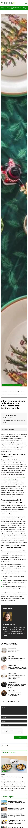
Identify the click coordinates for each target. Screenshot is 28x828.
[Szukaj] (3, 745)
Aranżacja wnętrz (8, 384)
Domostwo (18, 384)
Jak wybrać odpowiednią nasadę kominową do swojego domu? (16, 809)
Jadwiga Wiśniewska (10, 415)
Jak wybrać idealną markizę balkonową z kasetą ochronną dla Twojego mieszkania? (16, 803)
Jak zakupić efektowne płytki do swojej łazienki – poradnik (16, 659)
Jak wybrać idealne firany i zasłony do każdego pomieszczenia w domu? (17, 667)
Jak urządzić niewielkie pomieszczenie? (14, 650)
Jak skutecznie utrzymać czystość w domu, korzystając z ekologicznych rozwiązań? (16, 822)
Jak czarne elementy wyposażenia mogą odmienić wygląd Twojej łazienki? (17, 685)
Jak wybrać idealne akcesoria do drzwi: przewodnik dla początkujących (16, 677)
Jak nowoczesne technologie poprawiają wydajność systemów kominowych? (16, 815)
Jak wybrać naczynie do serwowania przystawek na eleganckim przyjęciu (15, 694)
